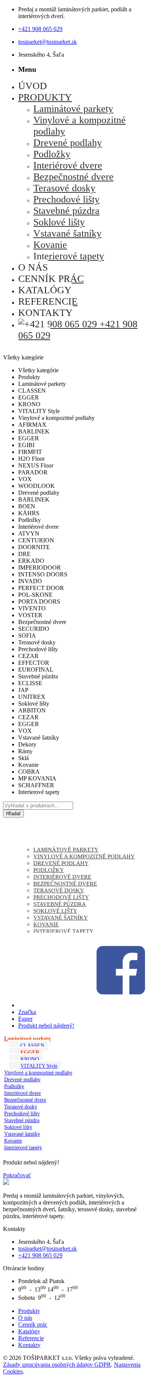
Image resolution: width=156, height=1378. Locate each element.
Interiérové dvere (22, 1093)
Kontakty (29, 1345)
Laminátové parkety (27, 1039)
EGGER (29, 1052)
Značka (27, 1012)
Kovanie (13, 1141)
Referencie (31, 1338)
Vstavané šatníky (22, 1134)
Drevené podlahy (22, 1079)
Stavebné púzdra (21, 1120)
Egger (25, 1019)
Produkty (29, 1311)
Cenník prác (32, 1324)
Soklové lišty (18, 1127)
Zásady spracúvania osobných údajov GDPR (57, 1364)
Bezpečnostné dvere (25, 1100)
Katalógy (29, 1331)
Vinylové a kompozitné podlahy (38, 1073)
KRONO (29, 1059)
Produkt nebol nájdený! (46, 1025)
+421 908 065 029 (40, 29)
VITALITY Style (39, 1066)
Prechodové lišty (22, 1113)
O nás (25, 1318)
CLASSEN (32, 1045)
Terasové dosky (20, 1107)
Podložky (14, 1086)
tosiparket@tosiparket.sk (47, 42)
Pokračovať (17, 1175)
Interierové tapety (23, 1147)
